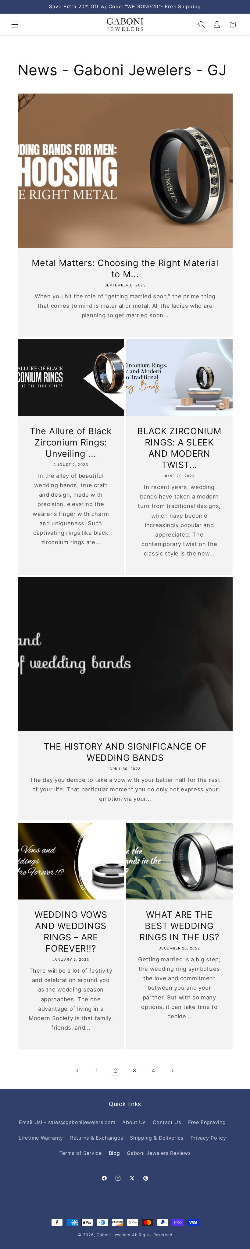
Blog (114, 1153)
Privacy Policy (208, 1138)
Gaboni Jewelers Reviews (159, 1153)
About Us (134, 1122)
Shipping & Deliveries (157, 1138)
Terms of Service (80, 1153)
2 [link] (115, 1070)
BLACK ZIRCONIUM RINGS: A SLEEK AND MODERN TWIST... (179, 448)
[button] (15, 24)
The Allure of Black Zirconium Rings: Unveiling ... (71, 442)
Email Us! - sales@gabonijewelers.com (67, 1122)
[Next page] (172, 1070)
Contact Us (167, 1122)
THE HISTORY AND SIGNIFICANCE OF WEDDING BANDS (124, 752)
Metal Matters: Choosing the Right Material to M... (125, 268)
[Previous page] (77, 1070)
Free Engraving (207, 1122)
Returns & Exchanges (96, 1138)
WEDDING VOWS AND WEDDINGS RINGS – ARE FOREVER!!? (70, 931)
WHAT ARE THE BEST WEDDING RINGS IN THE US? (179, 925)
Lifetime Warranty (41, 1138)
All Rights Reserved (152, 1235)
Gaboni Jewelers (113, 1235)
